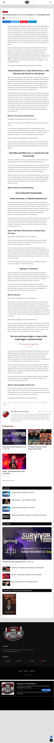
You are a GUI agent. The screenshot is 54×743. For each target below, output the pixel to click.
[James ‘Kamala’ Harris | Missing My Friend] (6, 583)
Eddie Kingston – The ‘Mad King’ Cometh (23, 500)
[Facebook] (3, 30)
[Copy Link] (3, 47)
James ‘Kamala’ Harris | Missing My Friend (24, 582)
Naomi (37, 402)
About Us (32, 671)
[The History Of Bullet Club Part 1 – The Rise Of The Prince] (6, 516)
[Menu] (4, 2)
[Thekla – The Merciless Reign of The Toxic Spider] (14, 461)
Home (4, 6)
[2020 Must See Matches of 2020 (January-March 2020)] (40, 437)
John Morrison (23, 402)
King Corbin (31, 402)
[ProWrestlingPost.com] (27, 2)
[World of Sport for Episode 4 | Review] (6, 494)
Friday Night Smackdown (26, 26)
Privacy (26, 671)
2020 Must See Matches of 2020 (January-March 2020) (37, 448)
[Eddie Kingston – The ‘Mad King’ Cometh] (6, 501)
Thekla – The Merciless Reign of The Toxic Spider (13, 472)
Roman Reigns (43, 402)
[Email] (3, 44)
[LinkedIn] (3, 37)
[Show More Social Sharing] (38, 21)
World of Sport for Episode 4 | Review (22, 492)
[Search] (50, 2)
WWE (27, 123)
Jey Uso (9, 402)
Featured (5, 11)
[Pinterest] (3, 40)
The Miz (5, 404)
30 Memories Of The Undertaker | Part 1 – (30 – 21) (14, 448)
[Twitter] (3, 33)
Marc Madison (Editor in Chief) (13, 17)
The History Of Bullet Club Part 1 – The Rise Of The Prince (29, 515)
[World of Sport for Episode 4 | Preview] (6, 509)
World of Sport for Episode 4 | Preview (23, 507)
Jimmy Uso (15, 402)
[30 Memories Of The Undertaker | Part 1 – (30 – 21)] (14, 437)
